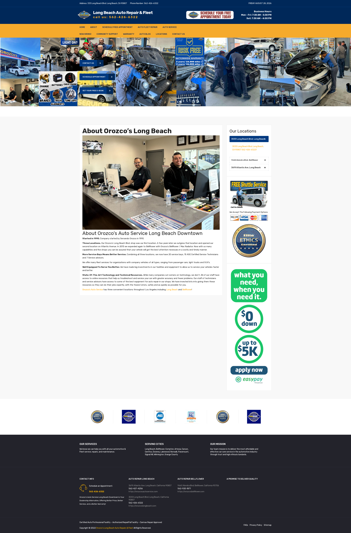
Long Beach (172, 289)
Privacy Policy (256, 525)
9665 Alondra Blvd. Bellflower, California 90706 (198, 485)
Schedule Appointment (94, 77)
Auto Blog (145, 34)
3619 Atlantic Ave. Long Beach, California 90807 (150, 485)
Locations (161, 34)
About (93, 27)
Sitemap (267, 525)
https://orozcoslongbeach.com (142, 506)
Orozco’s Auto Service (92, 289)
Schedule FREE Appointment (117, 27)
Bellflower (187, 289)
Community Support (107, 34)
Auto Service (170, 27)
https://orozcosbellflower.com (191, 491)
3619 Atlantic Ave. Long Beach (246, 167)
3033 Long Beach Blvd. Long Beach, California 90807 (149, 498)
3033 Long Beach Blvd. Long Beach (248, 139)
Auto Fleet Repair (147, 27)
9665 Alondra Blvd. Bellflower (244, 160)
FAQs (246, 525)
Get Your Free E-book (93, 91)
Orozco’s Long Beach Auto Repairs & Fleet (115, 528)
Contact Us (178, 34)
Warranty (128, 34)
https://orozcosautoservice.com (143, 491)
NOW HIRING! (85, 34)
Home (82, 27)
